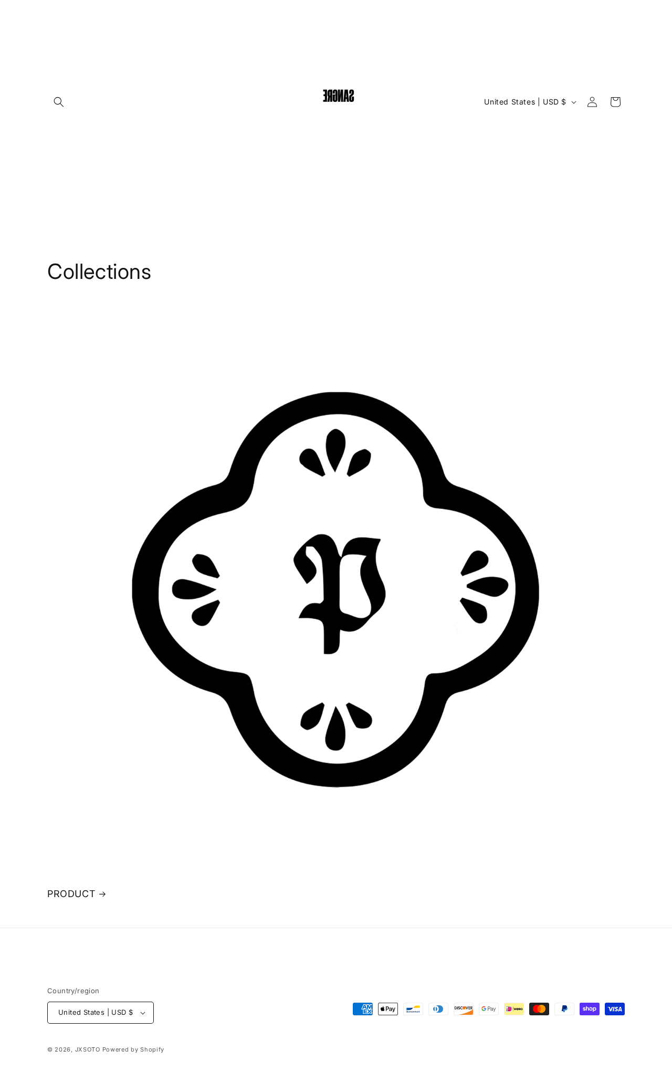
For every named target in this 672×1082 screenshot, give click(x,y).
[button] (58, 101)
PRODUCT (71, 893)
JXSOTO (87, 1049)
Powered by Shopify (133, 1049)
